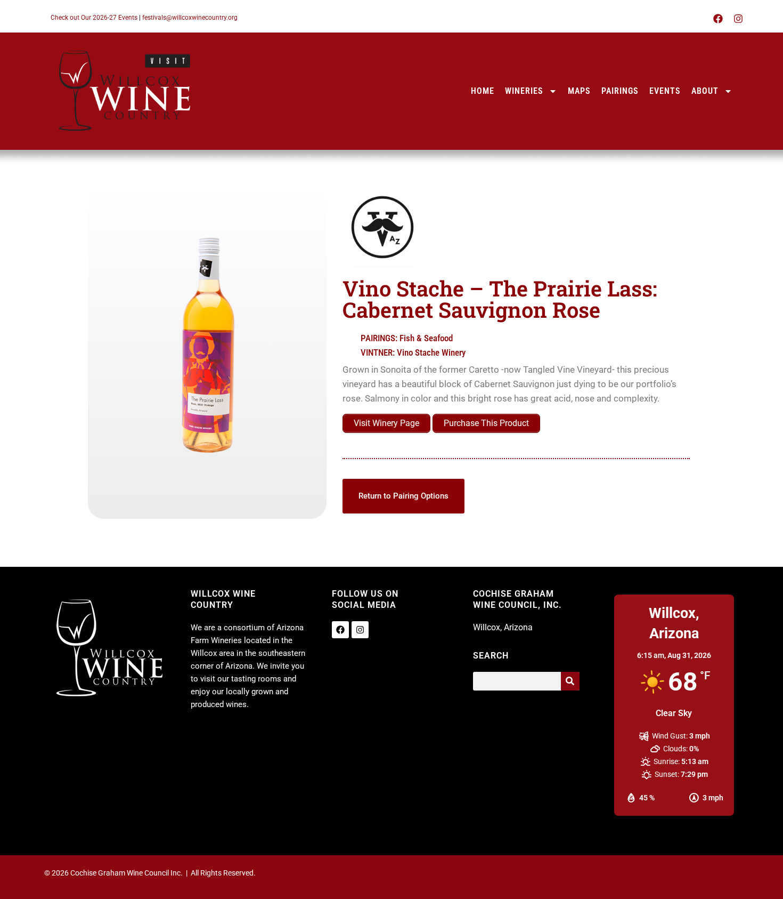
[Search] (570, 681)
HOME (482, 91)
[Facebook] (718, 18)
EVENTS (665, 91)
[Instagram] (738, 18)
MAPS (579, 91)
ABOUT (705, 91)
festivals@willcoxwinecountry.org (190, 17)
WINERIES (524, 91)
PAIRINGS (620, 91)
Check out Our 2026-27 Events (94, 17)
